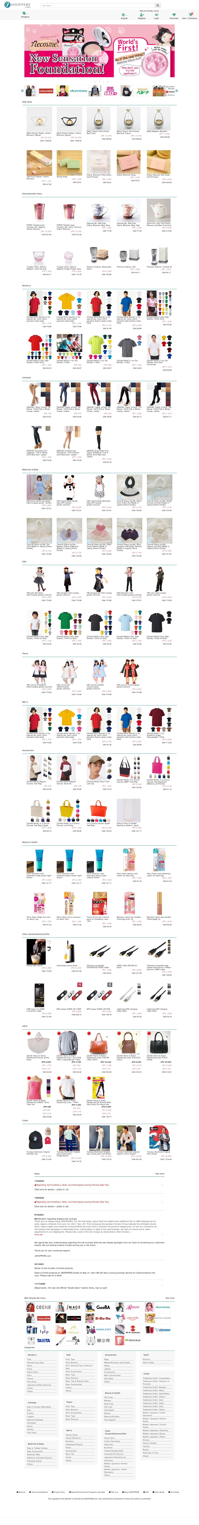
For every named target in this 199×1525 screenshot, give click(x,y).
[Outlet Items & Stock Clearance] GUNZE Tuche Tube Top (38, 1102)
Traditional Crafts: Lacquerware (156, 1378)
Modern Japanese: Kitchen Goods (115, 1464)
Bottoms (146, 1359)
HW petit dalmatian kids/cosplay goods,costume (39, 594)
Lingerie (30, 1416)
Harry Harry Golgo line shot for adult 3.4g (38, 918)
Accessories (71, 1450)
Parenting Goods (34, 1461)
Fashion (146, 1446)
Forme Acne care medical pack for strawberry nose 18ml (98, 919)
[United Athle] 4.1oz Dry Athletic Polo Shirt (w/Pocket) (157, 362)
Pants (29, 1369)
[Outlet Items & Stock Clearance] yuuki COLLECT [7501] (129, 1057)
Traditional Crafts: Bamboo (154, 1387)
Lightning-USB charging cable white (127, 1010)
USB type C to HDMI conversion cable (36, 1010)
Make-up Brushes (111, 1416)
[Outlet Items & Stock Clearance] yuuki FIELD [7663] (157, 1057)
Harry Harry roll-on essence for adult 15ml (69, 918)
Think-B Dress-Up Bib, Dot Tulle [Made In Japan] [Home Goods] (39, 546)
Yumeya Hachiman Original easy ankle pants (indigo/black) (68, 1153)
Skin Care (108, 1397)
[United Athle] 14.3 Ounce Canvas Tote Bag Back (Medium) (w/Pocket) (158, 781)
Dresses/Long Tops (35, 1362)
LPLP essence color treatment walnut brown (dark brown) (69, 875)
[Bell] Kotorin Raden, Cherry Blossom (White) (39, 134)
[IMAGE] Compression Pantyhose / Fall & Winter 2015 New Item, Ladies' (68, 452)
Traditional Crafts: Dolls (153, 1406)
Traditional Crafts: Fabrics (154, 1396)
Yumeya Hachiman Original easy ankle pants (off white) (99, 1152)
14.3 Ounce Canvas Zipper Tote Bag (98, 824)
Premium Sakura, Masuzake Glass (99, 267)
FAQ (147, 1492)
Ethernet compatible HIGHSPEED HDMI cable (98, 966)
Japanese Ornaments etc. (115, 1457)
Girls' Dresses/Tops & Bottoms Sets (79, 1367)
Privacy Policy (59, 1492)
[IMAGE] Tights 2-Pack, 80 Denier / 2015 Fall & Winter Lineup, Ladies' (98, 409)
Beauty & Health (112, 1393)
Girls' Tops (70, 1359)
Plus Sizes (32, 1381)
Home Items (109, 1438)
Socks (29, 1426)
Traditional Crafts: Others (154, 1409)
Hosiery (30, 1429)
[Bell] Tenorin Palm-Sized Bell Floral (98, 132)
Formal (30, 1378)
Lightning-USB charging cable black (157, 1010)
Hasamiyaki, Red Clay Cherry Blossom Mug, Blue (98, 224)
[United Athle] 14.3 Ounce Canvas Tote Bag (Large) (38, 824)
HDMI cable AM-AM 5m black (127, 966)
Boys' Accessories (74, 1384)
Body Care (108, 1403)
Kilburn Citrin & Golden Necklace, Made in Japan (128, 824)
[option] (99, 50)
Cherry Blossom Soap (126, 174)
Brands (107, 1413)
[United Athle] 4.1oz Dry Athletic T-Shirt (67, 361)
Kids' (68, 1354)
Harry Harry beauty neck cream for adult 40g (127, 874)
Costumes (108, 1460)
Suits (29, 1375)
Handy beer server (35, 965)
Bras (29, 1410)
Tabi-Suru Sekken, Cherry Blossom (38, 177)
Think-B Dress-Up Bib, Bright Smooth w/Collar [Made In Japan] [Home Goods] (159, 503)
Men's (69, 1430)
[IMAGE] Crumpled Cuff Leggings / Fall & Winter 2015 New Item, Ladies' (37, 452)
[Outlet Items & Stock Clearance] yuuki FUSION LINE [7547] (98, 1057)
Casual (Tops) (72, 1434)
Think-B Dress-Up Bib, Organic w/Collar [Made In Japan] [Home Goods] (158, 546)
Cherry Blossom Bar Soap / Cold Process (159, 175)
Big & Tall (70, 1454)
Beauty (146, 1449)
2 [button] (99, 82)
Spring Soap (62, 176)
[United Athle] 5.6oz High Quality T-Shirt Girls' (158, 318)
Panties (30, 1413)
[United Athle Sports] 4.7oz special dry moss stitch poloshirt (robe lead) (38, 319)
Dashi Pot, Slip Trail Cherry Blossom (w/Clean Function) (159, 224)
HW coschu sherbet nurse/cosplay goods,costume (95, 686)
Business (70, 1441)
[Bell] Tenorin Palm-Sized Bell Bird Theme (128, 132)
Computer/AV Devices (113, 1454)
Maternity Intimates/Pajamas (39, 1457)
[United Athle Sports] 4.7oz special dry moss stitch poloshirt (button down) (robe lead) (99, 320)
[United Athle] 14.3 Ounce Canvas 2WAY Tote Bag (128, 780)
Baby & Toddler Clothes (37, 1448)
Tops (29, 1359)
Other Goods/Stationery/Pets (115, 1432)
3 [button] (103, 82)
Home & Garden (150, 1443)
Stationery (108, 1444)
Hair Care (108, 1407)
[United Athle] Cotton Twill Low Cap (98, 782)
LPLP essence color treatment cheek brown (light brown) (39, 875)
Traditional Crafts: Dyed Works (156, 1393)
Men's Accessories (112, 1375)
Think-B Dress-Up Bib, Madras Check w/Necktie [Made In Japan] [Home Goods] (67, 547)
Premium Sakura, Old (126, 266)
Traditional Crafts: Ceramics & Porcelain (156, 1382)
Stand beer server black (67, 965)
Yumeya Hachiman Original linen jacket (158, 1152)
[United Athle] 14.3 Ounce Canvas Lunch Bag (68, 824)
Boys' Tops (70, 1374)
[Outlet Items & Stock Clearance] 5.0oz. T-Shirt (67, 1101)
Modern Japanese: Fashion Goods (154, 1425)
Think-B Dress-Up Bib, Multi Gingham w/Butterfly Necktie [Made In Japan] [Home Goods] (129, 547)
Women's (32, 1354)
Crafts (146, 1373)
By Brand (108, 1447)
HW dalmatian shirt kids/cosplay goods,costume (129, 594)
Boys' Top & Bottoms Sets (77, 1381)
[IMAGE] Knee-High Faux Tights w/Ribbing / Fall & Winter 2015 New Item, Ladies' (98, 453)
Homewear (31, 1423)
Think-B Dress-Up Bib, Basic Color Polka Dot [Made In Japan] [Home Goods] (129, 503)
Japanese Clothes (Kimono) (39, 1385)
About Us (21, 1492)
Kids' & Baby (148, 1362)
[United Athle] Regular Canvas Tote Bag (36, 782)
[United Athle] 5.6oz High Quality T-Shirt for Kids (37, 637)
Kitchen (146, 1440)
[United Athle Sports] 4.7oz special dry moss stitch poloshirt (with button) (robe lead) (129, 320)
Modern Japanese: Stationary (155, 1430)
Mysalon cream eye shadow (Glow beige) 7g (159, 918)
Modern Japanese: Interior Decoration (115, 1470)
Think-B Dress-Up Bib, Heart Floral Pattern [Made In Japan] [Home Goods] (99, 546)
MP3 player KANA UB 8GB (98, 1009)
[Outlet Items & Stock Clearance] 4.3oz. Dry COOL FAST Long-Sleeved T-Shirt (69, 1057)
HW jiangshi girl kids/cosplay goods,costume (99, 594)
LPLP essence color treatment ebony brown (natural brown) (97, 875)
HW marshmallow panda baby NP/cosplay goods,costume (67, 503)
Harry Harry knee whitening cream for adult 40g (158, 874)
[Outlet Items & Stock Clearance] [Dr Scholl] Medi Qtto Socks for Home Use (99, 1102)
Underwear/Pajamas (74, 1444)
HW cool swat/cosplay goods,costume (156, 594)
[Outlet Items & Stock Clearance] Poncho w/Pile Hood (38, 1057)
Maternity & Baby (36, 1443)
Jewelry (107, 1369)
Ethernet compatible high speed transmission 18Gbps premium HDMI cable (159, 967)
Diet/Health (109, 1410)
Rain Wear (108, 1378)
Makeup (107, 1400)
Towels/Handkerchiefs (113, 1450)
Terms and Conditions (39, 1492)
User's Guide (159, 1492)
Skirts (29, 1365)
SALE (146, 1354)
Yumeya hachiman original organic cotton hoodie (128, 1152)
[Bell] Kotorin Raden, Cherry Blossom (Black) (69, 134)
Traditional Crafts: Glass (153, 1403)
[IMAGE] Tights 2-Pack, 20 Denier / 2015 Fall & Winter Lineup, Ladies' (38, 409)
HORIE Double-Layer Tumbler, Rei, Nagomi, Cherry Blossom (36, 227)
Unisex (30, 1388)
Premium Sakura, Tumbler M (159, 266)
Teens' (69, 1402)
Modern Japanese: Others (154, 1436)
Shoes (68, 1447)
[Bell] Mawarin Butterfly (157, 131)
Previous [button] (22, 91)
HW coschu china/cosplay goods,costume (128, 685)
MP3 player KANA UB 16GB (69, 1009)
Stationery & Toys (151, 1452)
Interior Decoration (112, 1441)
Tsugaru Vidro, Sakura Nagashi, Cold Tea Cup (37, 267)
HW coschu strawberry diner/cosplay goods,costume (39, 685)
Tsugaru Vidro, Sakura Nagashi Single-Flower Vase (69, 267)
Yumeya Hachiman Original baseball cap (38, 1152)
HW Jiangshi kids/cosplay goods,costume (68, 594)
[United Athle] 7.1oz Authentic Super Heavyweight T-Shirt (155, 735)
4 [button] (107, 82)
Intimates (32, 1402)
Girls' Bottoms (72, 1362)
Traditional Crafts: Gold (153, 1400)
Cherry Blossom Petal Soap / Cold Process (99, 175)
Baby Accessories (35, 1451)
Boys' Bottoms (72, 1378)
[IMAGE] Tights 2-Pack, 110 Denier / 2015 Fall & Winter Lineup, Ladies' (129, 409)
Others (30, 1391)
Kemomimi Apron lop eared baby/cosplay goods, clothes (39, 502)
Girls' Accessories (73, 1371)
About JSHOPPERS (131, 1492)
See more (160, 1173)
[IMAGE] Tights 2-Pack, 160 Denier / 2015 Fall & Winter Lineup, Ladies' (159, 409)
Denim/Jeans (32, 1372)
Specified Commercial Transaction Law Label (88, 1492)
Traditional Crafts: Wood (153, 1390)
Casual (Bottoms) (73, 1438)
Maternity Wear (33, 1454)
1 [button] (95, 82)
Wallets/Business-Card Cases (117, 1362)
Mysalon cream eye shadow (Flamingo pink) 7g (129, 918)
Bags (106, 1359)
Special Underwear (35, 1419)
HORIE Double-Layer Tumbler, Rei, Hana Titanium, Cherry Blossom (69, 227)
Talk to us (114, 1492)
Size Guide (174, 1492)
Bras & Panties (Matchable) (39, 1407)
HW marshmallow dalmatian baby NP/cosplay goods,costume (99, 503)
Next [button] (176, 91)
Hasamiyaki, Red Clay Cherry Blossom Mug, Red (128, 224)
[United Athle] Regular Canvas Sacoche (66, 782)
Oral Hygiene (109, 1419)
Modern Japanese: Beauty (154, 1433)
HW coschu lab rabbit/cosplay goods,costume (63, 686)
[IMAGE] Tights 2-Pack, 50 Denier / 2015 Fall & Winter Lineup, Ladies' (68, 409)
